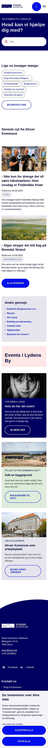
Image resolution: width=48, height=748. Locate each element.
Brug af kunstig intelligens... (17, 78)
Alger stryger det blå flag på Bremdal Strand (24, 247)
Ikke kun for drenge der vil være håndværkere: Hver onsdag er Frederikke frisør (23, 181)
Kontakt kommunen (13, 73)
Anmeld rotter (14, 326)
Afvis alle (24, 741)
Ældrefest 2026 (16, 105)
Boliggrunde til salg (20, 496)
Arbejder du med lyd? (14, 89)
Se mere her (17, 430)
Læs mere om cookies (12, 724)
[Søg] (6, 41)
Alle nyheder (15, 283)
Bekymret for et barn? (18, 334)
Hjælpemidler (13, 330)
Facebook (12, 667)
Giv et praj (12, 317)
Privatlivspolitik (11, 84)
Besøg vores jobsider (18, 570)
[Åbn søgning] (36, 6)
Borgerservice (30, 84)
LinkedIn (30, 667)
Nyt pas (11, 313)
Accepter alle (24, 730)
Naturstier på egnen (13, 95)
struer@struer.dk (9, 650)
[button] (45, 7)
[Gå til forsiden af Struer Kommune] (15, 6)
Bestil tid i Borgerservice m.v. (21, 309)
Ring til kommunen (12, 687)
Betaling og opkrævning (19, 322)
